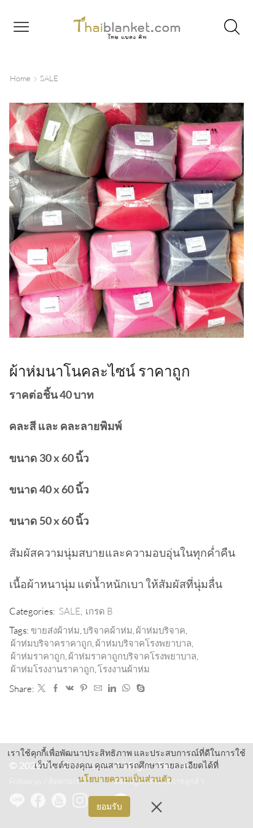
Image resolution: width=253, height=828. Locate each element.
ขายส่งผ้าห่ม (55, 630)
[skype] (139, 688)
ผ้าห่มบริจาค (160, 630)
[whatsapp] (126, 688)
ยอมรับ (109, 806)
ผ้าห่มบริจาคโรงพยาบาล (143, 643)
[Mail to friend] (98, 688)
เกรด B (99, 611)
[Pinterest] (84, 688)
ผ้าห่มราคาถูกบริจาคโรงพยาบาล (132, 656)
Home (20, 78)
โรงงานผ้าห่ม (124, 669)
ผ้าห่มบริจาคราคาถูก (51, 643)
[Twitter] (41, 688)
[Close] (157, 806)
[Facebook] (56, 688)
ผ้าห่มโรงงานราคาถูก (52, 669)
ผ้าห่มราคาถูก (37, 656)
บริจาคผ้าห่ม (108, 630)
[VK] (70, 688)
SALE (49, 78)
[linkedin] (112, 688)
